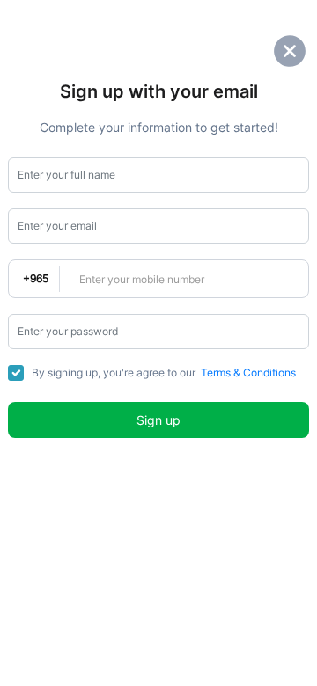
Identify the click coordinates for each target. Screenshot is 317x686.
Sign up (158, 419)
